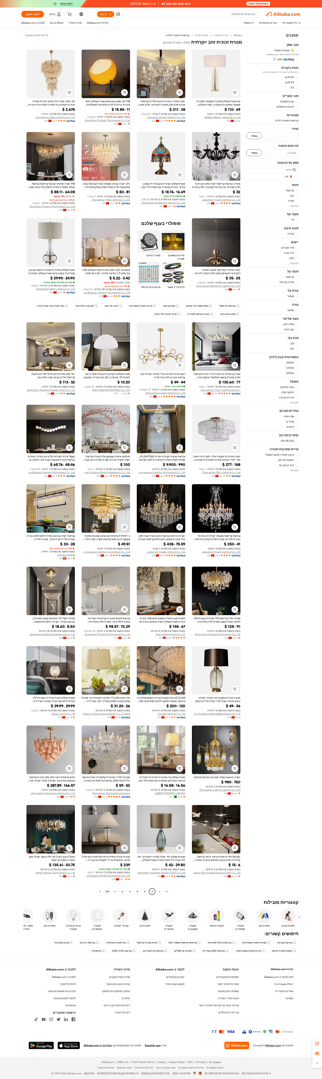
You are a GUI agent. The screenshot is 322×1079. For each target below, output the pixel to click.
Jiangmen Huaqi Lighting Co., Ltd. (165, 117)
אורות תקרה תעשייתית (140, 306)
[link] (317, 1043)
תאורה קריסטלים (183, 951)
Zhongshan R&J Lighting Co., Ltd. (221, 472)
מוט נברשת (169, 306)
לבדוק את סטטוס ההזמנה (62, 991)
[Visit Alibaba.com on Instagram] (51, 1019)
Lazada (161, 1062)
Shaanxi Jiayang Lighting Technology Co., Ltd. (161, 472)
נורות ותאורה (221, 35)
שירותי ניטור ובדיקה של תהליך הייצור (219, 1005)
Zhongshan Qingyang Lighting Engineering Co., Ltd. (50, 634)
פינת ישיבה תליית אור (165, 314)
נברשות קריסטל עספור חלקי (182, 942)
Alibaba (237, 35)
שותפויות (70, 1005)
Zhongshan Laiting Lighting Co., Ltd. (219, 789)
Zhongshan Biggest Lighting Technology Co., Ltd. (106, 292)
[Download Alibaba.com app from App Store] (69, 1045)
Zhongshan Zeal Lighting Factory (111, 793)
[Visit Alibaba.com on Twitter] (58, 1019)
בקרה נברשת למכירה (198, 314)
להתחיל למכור (68, 984)
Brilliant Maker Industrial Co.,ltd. (222, 117)
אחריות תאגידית (284, 991)
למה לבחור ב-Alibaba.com (278, 976)
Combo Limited (66, 554)
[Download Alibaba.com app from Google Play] (41, 1045)
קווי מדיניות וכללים (228, 1012)
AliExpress (108, 1062)
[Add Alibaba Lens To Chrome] (236, 1045)
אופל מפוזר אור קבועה (197, 306)
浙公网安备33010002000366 (221, 1073)
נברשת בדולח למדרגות (219, 942)
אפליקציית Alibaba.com (98, 1045)
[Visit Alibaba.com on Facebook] (73, 1019)
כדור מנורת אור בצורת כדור (50, 306)
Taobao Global (176, 1062)
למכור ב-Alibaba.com (64, 976)
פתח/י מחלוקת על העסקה (116, 991)
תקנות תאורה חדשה (282, 951)
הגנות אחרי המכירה (228, 998)
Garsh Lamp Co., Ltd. (63, 713)
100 (107, 891)
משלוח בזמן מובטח (228, 991)
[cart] (69, 14)
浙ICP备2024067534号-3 (256, 1073)
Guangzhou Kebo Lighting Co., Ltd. (55, 117)
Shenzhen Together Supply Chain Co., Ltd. (51, 390)
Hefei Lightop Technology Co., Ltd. (55, 872)
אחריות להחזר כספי (228, 984)
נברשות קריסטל (227, 306)
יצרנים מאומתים (175, 976)
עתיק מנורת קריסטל (147, 942)
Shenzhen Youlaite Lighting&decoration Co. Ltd (216, 713)
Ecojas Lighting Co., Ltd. (171, 713)
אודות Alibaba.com (282, 969)
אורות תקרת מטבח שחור (248, 951)
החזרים (126, 998)
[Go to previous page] (167, 891)
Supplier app (153, 1045)
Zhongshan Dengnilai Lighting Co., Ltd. (53, 793)
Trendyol (201, 1062)
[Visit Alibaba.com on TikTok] (36, 1019)
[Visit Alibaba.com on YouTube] (43, 1019)
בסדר (254, 135)
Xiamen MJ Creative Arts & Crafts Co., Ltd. (216, 872)
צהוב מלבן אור (61, 942)
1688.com (122, 1062)
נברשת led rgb (284, 942)
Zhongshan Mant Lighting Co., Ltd (55, 288)
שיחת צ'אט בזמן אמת (118, 984)
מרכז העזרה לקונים (119, 976)
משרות (289, 998)
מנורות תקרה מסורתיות (254, 942)
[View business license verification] (194, 1073)
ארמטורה (96, 951)
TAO (190, 1062)
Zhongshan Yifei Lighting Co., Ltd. (110, 199)
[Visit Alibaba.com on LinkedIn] (66, 1019)
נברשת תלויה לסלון (122, 951)
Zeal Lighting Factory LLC (170, 634)
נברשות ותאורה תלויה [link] (177, 35)
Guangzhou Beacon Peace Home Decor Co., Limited (106, 713)
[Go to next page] (100, 891)
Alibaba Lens (273, 1045)
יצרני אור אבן (111, 306)
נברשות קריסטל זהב (153, 951)
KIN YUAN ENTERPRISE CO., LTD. (111, 390)
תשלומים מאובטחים (227, 976)
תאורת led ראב (228, 314)
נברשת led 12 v (87, 942)
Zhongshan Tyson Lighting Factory (220, 390)
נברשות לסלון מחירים (214, 951)
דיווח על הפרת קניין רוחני (116, 1005)
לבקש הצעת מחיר (174, 984)
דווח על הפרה (122, 1012)
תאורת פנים (201, 35)
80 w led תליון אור (84, 306)
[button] (118, 14)
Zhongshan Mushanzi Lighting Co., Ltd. (218, 285)
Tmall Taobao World (143, 1062)
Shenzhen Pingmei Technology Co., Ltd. (107, 120)
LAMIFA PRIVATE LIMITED (170, 793)
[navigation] (272, 463)
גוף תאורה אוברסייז (116, 942)
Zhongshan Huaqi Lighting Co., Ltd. (165, 392)
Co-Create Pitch (283, 984)
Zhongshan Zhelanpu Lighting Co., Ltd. (163, 202)
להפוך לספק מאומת (65, 998)
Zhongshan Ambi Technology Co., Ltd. (108, 875)
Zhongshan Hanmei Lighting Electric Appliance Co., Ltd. (106, 472)
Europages (215, 1062)
